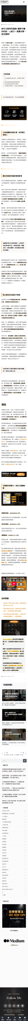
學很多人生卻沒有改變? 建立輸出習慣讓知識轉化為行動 (13, 802)
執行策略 (4, 844)
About (25, 1019)
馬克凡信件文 (5, 886)
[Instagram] (14, 1017)
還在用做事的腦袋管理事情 (12, 82)
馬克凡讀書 (4, 830)
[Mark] (24, 1017)
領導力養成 (4, 883)
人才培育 (4, 836)
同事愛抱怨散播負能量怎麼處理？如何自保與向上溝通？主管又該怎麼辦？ (14, 770)
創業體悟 (4, 838)
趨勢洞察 (4, 881)
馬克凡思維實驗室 (13, 651)
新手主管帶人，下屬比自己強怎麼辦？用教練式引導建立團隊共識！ (14, 789)
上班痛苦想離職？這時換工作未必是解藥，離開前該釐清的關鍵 (14, 795)
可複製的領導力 (10, 464)
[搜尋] (25, 760)
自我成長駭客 (5, 875)
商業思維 (4, 841)
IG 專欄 (4, 895)
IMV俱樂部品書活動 (6, 822)
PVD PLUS (18, 1012)
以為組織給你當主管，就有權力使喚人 (15, 79)
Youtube (20, 1019)
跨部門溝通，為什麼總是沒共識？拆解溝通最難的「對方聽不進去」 (14, 776)
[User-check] (8, 1017)
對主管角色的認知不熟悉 (11, 84)
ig (2, 892)
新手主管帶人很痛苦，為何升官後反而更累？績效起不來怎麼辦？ (13, 704)
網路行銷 (4, 872)
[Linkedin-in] (14, 1006)
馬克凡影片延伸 (5, 810)
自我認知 (4, 878)
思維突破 (4, 855)
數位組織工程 (5, 858)
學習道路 (4, 850)
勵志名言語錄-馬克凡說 (7, 889)
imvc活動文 (4, 816)
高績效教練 (14, 450)
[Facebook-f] (5, 1006)
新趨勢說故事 (5, 827)
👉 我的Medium (14, 945)
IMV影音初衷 (5, 824)
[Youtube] (19, 1017)
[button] (24, 2)
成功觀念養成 (5, 833)
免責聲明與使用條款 (10, 1014)
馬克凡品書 (8, 1019)
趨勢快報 (4, 819)
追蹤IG (14, 1019)
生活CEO (4, 867)
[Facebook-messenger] (18, 1006)
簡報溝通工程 (5, 869)
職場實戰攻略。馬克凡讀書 (8, 813)
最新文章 (4, 864)
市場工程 (4, 853)
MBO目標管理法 (14, 930)
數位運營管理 (5, 861)
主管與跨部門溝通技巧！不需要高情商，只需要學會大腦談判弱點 (13, 783)
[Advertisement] (14, 966)
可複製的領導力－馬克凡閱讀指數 (14, 86)
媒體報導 (4, 847)
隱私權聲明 (21, 1014)
